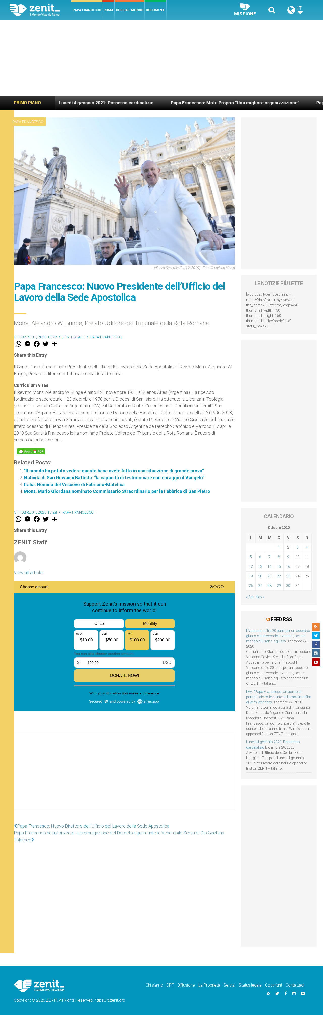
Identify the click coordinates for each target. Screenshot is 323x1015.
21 (269, 576)
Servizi (229, 985)
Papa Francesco (87, 10)
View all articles (29, 572)
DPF (170, 985)
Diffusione (186, 985)
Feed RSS (281, 619)
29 (279, 586)
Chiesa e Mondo (129, 10)
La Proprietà (209, 985)
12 (251, 566)
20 (260, 576)
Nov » (260, 597)
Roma (108, 10)
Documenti (155, 10)
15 (279, 566)
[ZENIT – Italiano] (40, 10)
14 (269, 566)
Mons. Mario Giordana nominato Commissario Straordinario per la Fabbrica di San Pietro (117, 491)
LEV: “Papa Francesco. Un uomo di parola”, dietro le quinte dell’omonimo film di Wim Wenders (278, 697)
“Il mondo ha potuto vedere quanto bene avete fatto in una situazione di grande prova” (114, 470)
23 (288, 576)
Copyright (273, 985)
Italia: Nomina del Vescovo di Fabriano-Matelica (74, 484)
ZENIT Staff (73, 337)
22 (279, 576)
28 (269, 586)
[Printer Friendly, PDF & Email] (31, 451)
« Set (249, 597)
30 (288, 586)
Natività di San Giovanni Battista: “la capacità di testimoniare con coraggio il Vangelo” (114, 477)
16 (288, 566)
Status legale (250, 985)
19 (251, 576)
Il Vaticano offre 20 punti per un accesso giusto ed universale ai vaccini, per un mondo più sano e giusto (278, 636)
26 (251, 586)
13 (260, 566)
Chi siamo (154, 985)
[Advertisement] (161, 58)
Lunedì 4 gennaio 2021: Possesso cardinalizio (73, 102)
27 (260, 586)
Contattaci (295, 985)
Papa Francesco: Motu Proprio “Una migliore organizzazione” (202, 102)
